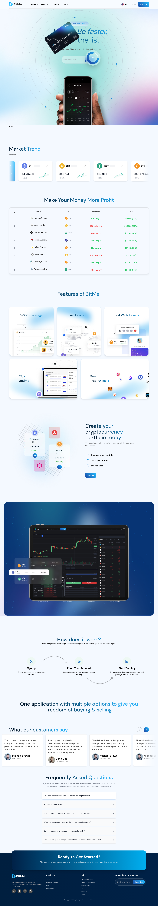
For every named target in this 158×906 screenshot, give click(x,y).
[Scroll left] (139, 729)
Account (44, 4)
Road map (50, 889)
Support (55, 4)
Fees (48, 886)
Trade (65, 4)
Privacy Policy (85, 886)
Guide (83, 895)
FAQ (82, 889)
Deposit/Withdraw (52, 883)
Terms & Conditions (88, 883)
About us (84, 892)
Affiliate (34, 4)
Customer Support (87, 879)
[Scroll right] (146, 729)
